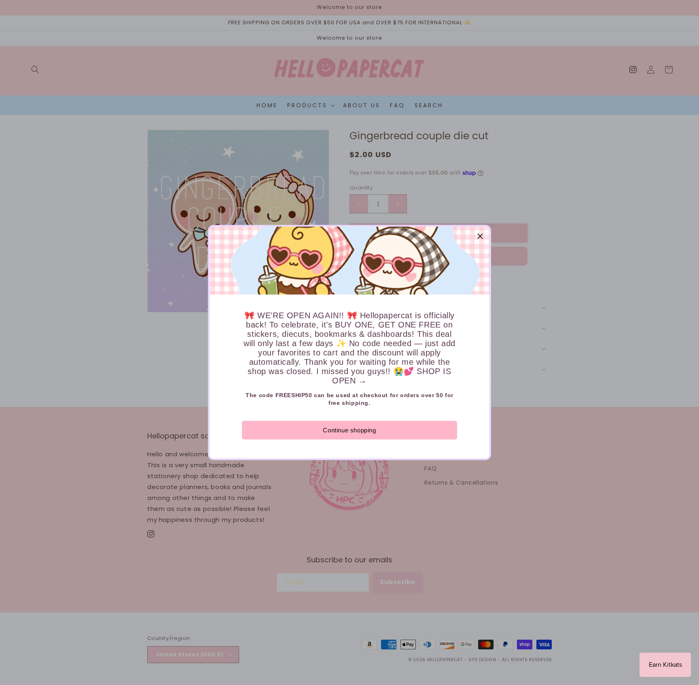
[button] (480, 236)
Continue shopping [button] (349, 430)
